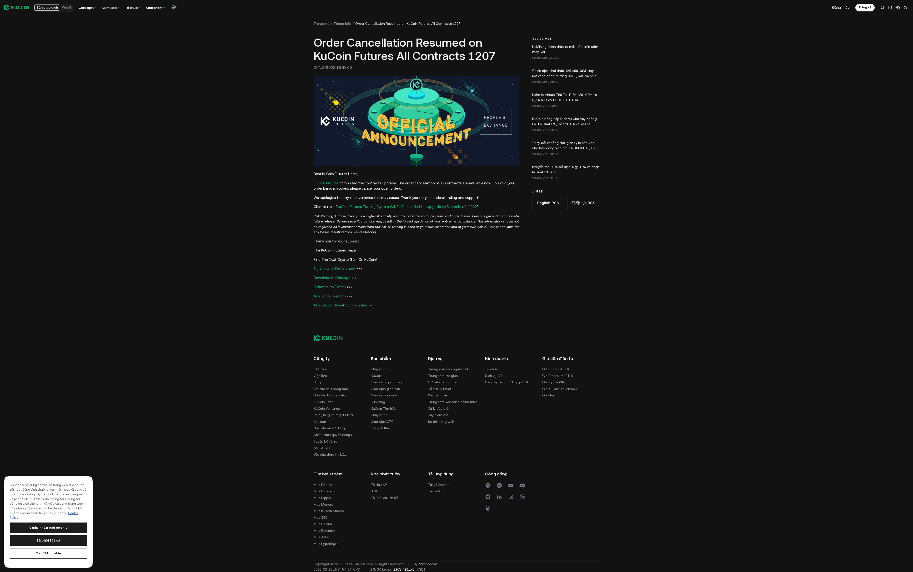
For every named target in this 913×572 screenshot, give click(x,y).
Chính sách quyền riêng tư (334, 435)
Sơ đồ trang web (441, 422)
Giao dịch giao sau (385, 389)
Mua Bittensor (324, 531)
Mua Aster (322, 537)
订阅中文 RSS (583, 203)
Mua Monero (323, 504)
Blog (317, 382)
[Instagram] (511, 497)
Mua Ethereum (325, 491)
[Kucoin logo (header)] (16, 7)
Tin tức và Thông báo (331, 389)
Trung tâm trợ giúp (443, 376)
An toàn (320, 422)
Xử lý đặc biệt (439, 408)
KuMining (378, 402)
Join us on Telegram (330, 296)
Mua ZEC (321, 517)
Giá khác (549, 395)
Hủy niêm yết (438, 415)
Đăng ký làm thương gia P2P (507, 382)
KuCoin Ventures (327, 408)
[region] (48, 522)
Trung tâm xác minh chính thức (452, 402)
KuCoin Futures (326, 183)
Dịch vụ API (493, 376)
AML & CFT (322, 448)
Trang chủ (322, 23)
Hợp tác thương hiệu (330, 395)
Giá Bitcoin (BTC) (555, 369)
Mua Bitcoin (323, 485)
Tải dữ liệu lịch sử (384, 498)
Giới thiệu (321, 369)
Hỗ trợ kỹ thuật (439, 389)
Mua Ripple (322, 498)
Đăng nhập (841, 7)
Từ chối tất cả (48, 540)
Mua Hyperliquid (326, 544)
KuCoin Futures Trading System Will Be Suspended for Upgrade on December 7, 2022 (407, 207)
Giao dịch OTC (382, 422)
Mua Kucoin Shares (329, 511)
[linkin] (499, 497)
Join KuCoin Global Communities (340, 305)
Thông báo (342, 23)
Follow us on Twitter (330, 287)
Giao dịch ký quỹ (384, 395)
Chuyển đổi (379, 369)
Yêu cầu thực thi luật (330, 454)
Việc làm (320, 376)
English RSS (548, 203)
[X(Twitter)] (488, 485)
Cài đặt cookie (48, 553)
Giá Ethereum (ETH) (557, 376)
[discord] (522, 485)
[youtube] (511, 485)
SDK (374, 491)
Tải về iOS (436, 491)
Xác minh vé (437, 395)
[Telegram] (499, 485)
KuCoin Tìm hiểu (383, 408)
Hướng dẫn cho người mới (448, 369)
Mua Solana (323, 524)
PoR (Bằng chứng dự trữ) (333, 415)
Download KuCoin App (332, 278)
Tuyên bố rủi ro (325, 441)
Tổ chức (491, 369)
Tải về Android (439, 485)
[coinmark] (522, 497)
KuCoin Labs (323, 402)
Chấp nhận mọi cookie (48, 527)
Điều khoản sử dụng (329, 428)
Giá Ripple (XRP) (554, 382)
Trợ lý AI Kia (380, 428)
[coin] (488, 508)
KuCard (376, 376)
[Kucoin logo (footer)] (331, 338)
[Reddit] (488, 497)
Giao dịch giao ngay (386, 382)
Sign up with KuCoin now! (335, 268)
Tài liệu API (379, 485)
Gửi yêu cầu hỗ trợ (442, 382)
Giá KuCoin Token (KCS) (561, 389)
